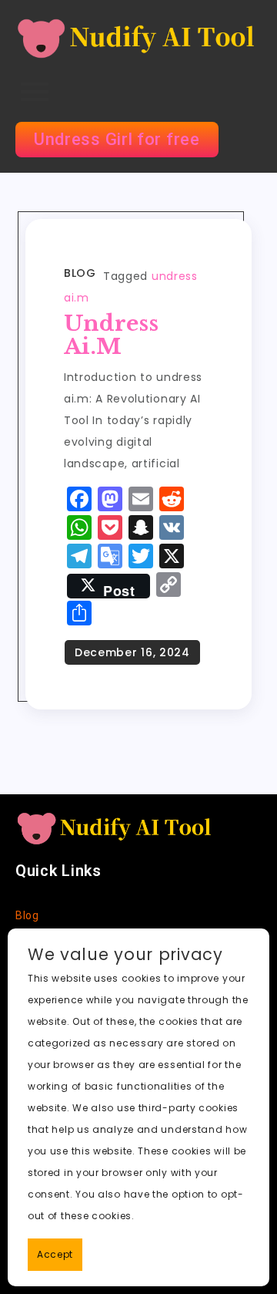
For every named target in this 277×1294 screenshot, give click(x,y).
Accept (55, 1254)
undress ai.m (111, 335)
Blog (79, 273)
